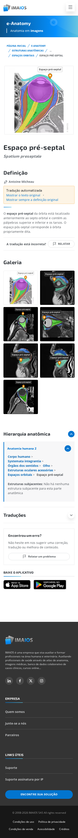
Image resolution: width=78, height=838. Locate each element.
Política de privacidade (51, 822)
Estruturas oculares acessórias (31, 470)
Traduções (14, 515)
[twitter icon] (31, 681)
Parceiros (12, 735)
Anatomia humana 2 (21, 448)
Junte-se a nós (15, 723)
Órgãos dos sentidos (23, 466)
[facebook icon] (20, 681)
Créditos (64, 829)
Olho (47, 466)
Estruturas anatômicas (28, 50)
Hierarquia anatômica (26, 433)
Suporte (11, 768)
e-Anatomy (38, 45)
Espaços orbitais (23, 55)
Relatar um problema (42, 556)
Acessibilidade (46, 829)
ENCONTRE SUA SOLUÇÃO (39, 794)
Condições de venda (21, 829)
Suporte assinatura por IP (24, 779)
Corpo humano (19, 457)
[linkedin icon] (9, 681)
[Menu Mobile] (70, 7)
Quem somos (15, 712)
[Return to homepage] (19, 640)
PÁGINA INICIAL (16, 45)
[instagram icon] (42, 681)
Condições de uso (23, 822)
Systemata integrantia (25, 461)
